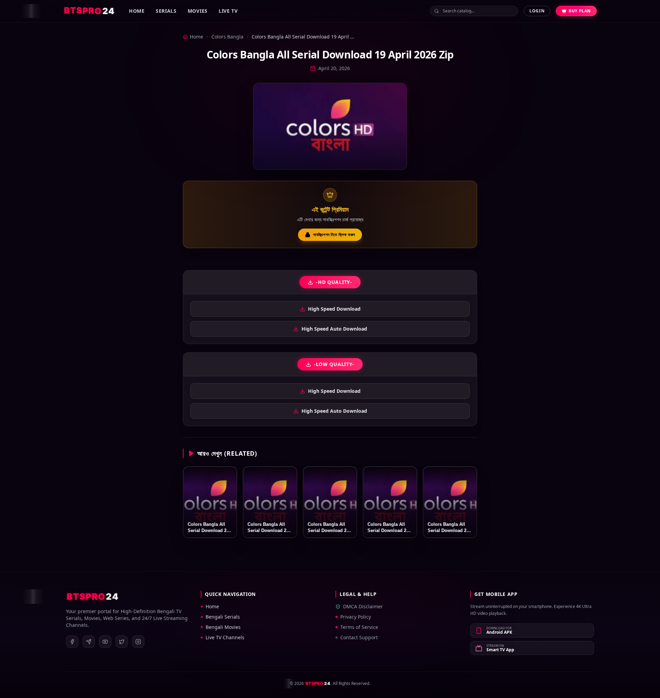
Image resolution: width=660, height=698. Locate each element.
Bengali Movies (223, 627)
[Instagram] (138, 641)
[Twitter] (122, 641)
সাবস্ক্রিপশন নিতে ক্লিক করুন (334, 234)
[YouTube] (105, 641)
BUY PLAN (580, 11)
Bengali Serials (223, 616)
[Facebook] (72, 641)
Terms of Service (359, 627)
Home (137, 11)
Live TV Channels (225, 637)
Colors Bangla (227, 36)
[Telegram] (88, 641)
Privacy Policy (355, 616)
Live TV (228, 11)
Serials (166, 11)
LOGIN (536, 11)
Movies (198, 11)
